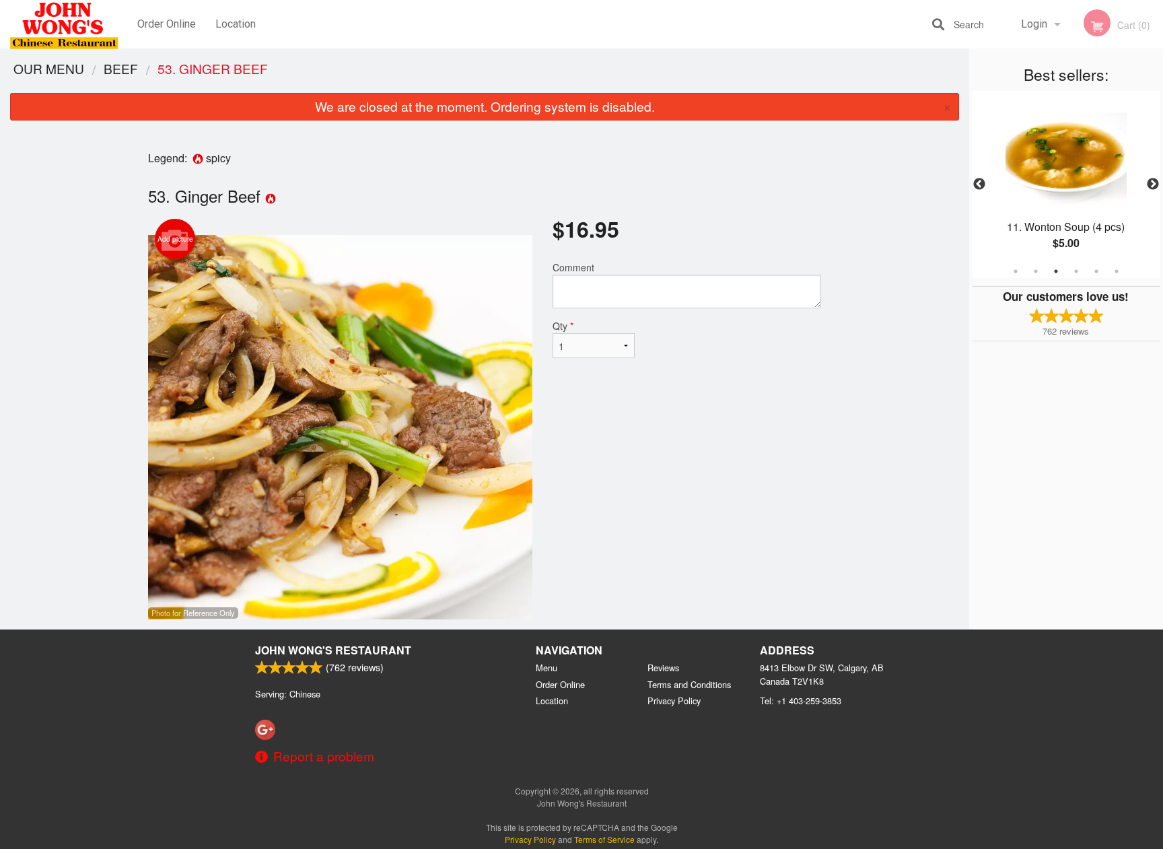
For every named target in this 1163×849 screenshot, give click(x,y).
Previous (979, 184)
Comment (573, 267)
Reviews (663, 667)
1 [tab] (1015, 271)
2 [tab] (1036, 271)
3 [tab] (1056, 271)
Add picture (175, 239)
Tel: (800, 700)
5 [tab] (1096, 271)
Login (1034, 24)
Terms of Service (604, 839)
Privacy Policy (674, 700)
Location (235, 24)
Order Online (166, 24)
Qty (563, 326)
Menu (546, 667)
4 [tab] (1076, 271)
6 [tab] (1116, 271)
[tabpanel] (1066, 184)
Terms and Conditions (689, 684)
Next (1153, 184)
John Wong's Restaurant (333, 650)
